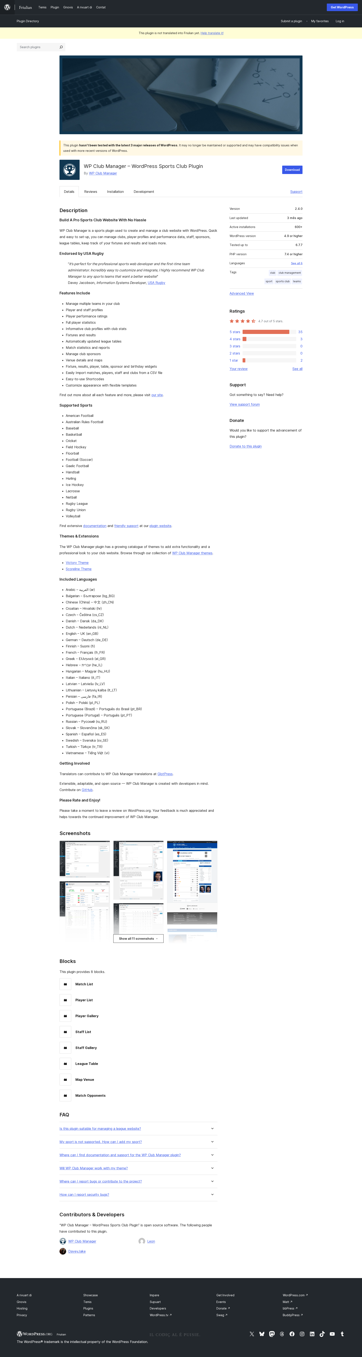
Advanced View (242, 293)
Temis (87, 1302)
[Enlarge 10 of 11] (212, 934)
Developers (158, 1308)
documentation (94, 526)
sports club (283, 281)
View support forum (245, 404)
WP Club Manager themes (192, 553)
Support (296, 191)
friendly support (126, 526)
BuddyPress (293, 1315)
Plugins (88, 1308)
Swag (222, 1315)
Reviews (90, 191)
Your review (239, 369)
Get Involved (225, 1295)
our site (157, 395)
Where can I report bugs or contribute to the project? (100, 1181)
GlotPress (165, 774)
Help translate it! (212, 33)
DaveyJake (77, 1251)
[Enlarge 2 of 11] (104, 887)
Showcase (90, 1295)
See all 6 (297, 263)
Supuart (155, 1302)
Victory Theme (77, 563)
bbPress (290, 1308)
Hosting (22, 1308)
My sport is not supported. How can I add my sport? (100, 1142)
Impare (154, 1295)
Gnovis (21, 1302)
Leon (151, 1241)
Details (69, 191)
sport (269, 281)
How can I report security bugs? (84, 1195)
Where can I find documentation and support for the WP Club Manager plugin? (120, 1155)
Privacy (22, 1315)
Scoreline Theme (79, 569)
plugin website (160, 526)
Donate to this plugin (246, 446)
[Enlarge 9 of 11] (212, 846)
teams (297, 281)
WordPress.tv (161, 1315)
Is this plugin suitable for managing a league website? (100, 1129)
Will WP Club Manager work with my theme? (93, 1168)
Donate (223, 1308)
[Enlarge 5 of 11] (158, 846)
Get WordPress (342, 7)
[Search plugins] (61, 47)
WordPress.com (295, 1295)
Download (292, 169)
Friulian (61, 1334)
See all (297, 369)
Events (221, 1302)
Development (144, 191)
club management (290, 272)
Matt (288, 1302)
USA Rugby (156, 283)
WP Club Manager (103, 173)
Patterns (89, 1315)
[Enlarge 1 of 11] (104, 846)
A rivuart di (24, 1295)
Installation (115, 191)
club (272, 272)
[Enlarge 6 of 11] (158, 909)
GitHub (87, 790)
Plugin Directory (28, 21)
